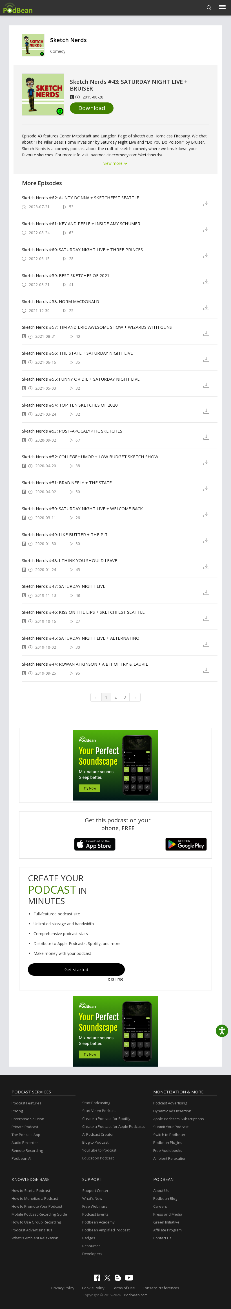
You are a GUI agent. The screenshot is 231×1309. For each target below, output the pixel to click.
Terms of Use (123, 1287)
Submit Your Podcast (170, 1126)
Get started (76, 969)
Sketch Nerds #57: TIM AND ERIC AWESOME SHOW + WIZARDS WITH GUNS (97, 327)
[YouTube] (130, 1279)
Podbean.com (136, 1294)
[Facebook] (98, 1279)
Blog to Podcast (95, 1142)
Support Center (95, 1190)
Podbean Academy (98, 1222)
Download (91, 108)
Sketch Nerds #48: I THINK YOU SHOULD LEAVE (69, 560)
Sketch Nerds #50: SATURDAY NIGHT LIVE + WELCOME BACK (82, 508)
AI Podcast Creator (98, 1134)
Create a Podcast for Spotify (106, 1118)
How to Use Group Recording (36, 1222)
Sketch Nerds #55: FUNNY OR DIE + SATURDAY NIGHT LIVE (81, 378)
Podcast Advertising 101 (32, 1230)
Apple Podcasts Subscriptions (178, 1118)
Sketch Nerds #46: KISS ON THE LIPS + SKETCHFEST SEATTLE (83, 612)
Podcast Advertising (170, 1103)
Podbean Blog (165, 1198)
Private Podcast (25, 1126)
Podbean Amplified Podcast (106, 1230)
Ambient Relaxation (169, 1158)
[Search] (209, 8)
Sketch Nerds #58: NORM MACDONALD (60, 301)
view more (113, 163)
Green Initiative (166, 1222)
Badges (88, 1237)
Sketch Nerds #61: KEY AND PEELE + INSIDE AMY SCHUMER (81, 223)
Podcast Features (26, 1103)
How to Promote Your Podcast (37, 1206)
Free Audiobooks (167, 1150)
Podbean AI (21, 1158)
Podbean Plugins (167, 1142)
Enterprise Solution (28, 1118)
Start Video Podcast (99, 1110)
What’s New (92, 1198)
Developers (92, 1253)
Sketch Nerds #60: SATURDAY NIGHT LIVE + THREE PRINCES (82, 249)
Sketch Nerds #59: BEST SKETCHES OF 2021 (66, 275)
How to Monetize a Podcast (35, 1198)
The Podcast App (26, 1134)
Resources (91, 1245)
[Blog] (119, 1279)
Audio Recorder (25, 1142)
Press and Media (167, 1214)
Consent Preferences (161, 1287)
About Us (161, 1190)
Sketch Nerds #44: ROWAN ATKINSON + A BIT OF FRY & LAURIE (85, 663)
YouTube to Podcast (99, 1150)
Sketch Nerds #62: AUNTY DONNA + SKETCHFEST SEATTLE (80, 197)
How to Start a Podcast (31, 1190)
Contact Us (162, 1237)
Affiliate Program (167, 1230)
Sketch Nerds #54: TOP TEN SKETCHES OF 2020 (70, 404)
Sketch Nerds (68, 40)
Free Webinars (94, 1206)
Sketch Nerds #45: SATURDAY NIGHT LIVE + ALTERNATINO (80, 638)
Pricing (17, 1110)
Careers (160, 1206)
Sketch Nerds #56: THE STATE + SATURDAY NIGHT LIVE (77, 353)
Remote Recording (27, 1150)
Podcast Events (95, 1214)
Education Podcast (98, 1158)
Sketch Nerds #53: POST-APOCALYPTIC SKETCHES (72, 430)
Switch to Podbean (169, 1134)
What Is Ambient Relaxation (35, 1237)
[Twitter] (108, 1279)
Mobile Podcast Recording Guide (39, 1214)
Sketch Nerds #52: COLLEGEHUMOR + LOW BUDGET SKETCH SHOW (90, 456)
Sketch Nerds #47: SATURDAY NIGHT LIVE (63, 586)
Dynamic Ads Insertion (172, 1110)
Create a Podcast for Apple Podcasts (113, 1126)
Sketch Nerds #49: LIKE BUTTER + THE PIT (65, 534)
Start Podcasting (96, 1102)
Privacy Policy (62, 1287)
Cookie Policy (93, 1287)
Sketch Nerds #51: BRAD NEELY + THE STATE (67, 482)
